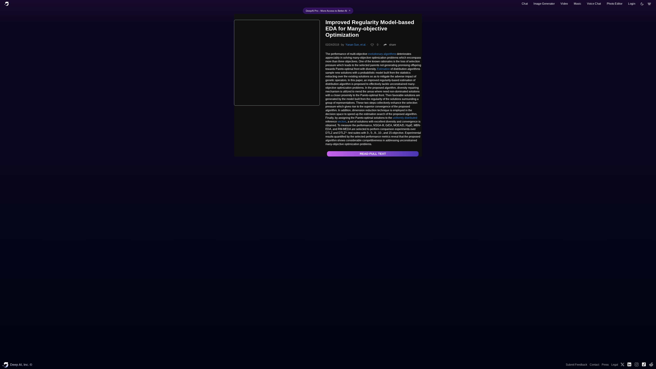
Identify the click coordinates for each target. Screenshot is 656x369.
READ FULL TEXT (373, 153)
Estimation (383, 68)
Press (605, 364)
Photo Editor (615, 3)
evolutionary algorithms (382, 53)
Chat (525, 3)
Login (631, 3)
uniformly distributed (405, 117)
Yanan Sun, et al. (355, 44)
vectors (342, 121)
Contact (594, 364)
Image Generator (544, 3)
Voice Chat (594, 3)
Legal (614, 364)
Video (564, 3)
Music (577, 3)
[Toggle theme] (642, 4)
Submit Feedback (576, 364)
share (392, 44)
